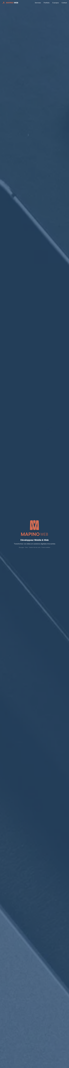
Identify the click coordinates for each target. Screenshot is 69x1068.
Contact (64, 3)
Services (38, 3)
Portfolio (47, 3)
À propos (55, 3)
